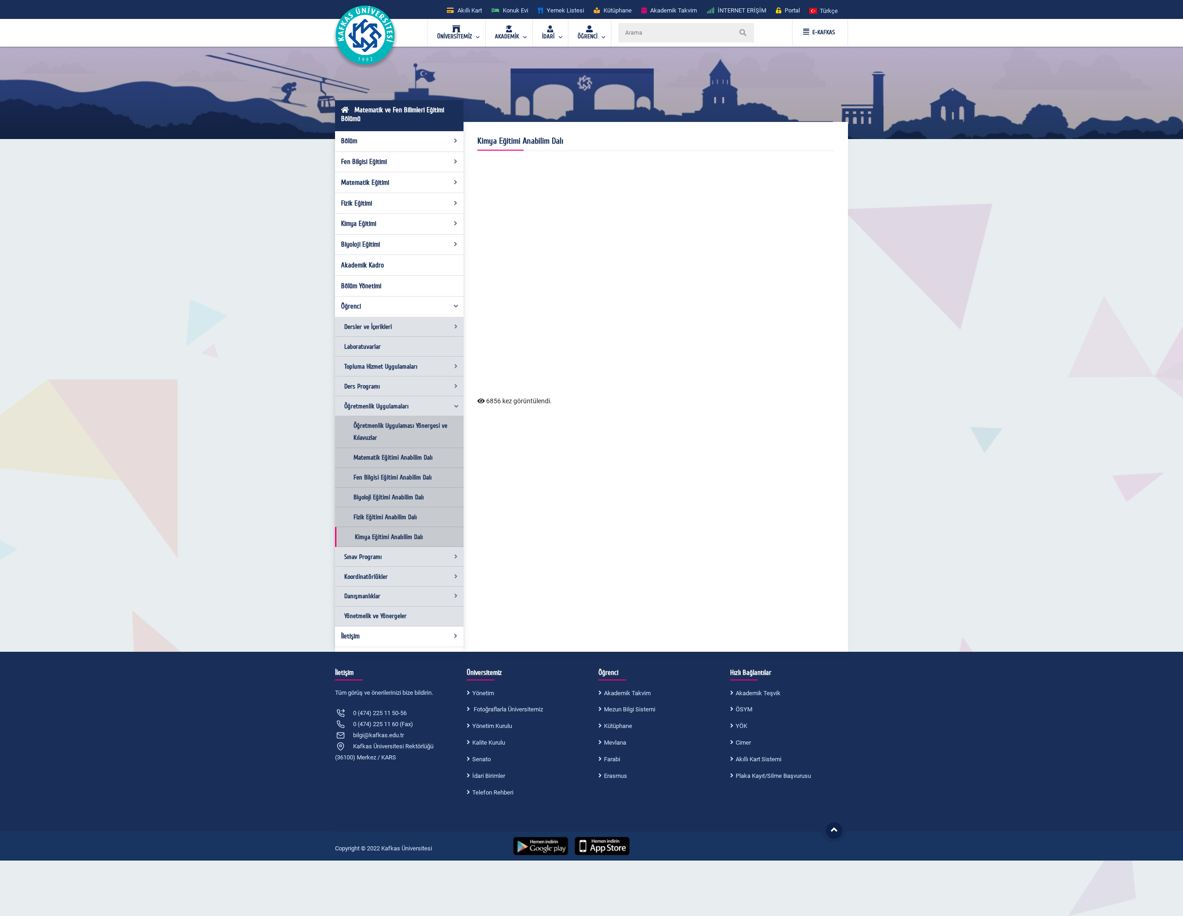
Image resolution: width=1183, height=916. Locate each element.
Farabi (612, 759)
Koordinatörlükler (366, 577)
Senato (481, 759)
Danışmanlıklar (362, 596)
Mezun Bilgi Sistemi (629, 709)
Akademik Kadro (362, 265)
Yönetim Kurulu (492, 725)
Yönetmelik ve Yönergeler (375, 616)
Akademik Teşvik (758, 693)
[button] (824, 10)
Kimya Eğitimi (358, 223)
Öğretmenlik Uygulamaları (376, 406)
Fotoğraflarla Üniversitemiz (507, 709)
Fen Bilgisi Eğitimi (364, 162)
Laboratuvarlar (362, 347)
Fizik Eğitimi (356, 203)
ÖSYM (744, 709)
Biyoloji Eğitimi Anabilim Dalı (389, 497)
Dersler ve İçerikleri (368, 327)
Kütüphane (618, 725)
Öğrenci (351, 306)
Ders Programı (362, 386)
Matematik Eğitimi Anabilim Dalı (393, 457)
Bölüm (349, 141)
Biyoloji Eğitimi (360, 244)
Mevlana (615, 742)
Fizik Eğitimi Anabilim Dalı (385, 517)
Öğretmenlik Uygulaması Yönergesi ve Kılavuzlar (400, 432)
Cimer (743, 742)
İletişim (350, 636)
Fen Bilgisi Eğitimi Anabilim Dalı (393, 477)
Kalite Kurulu (488, 742)
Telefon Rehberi (492, 792)
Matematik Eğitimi (365, 182)
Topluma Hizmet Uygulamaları (380, 366)
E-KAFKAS (823, 32)
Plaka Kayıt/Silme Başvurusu (773, 775)
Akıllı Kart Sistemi (758, 759)
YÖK (741, 725)
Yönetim (483, 693)
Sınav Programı (363, 557)
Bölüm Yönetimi (361, 286)
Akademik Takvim (627, 693)
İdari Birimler (488, 775)
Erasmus (615, 775)
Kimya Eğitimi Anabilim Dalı (389, 537)
